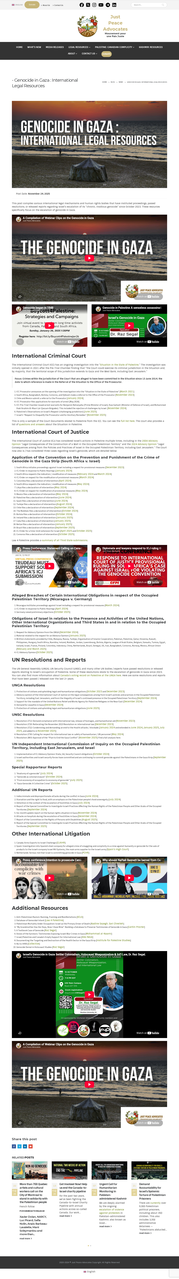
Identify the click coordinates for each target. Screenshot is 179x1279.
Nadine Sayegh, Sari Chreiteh (107, 923)
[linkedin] (114, 4)
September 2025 (65, 527)
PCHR (86, 852)
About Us (46, 5)
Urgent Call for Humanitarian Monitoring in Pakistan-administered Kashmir (113, 1191)
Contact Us (58, 5)
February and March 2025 (31, 649)
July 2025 (76, 780)
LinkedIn (25, 1146)
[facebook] (81, 4)
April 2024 (65, 480)
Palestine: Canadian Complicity (113, 47)
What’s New (34, 47)
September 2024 (64, 507)
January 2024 (75, 398)
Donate (106, 54)
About (71, 53)
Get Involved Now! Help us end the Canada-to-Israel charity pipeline (73, 1187)
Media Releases (55, 47)
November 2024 (117, 408)
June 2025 (90, 411)
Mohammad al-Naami (98, 933)
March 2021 (127, 391)
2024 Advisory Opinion (144, 444)
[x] (88, 4)
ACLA (80, 917)
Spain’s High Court (117, 849)
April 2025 (66, 530)
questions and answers (32, 424)
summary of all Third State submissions (64, 540)
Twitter (19, 1146)
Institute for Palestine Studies (113, 940)
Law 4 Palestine (54, 920)
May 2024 (83, 484)
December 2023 (114, 467)
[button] (88, 1245)
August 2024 (64, 504)
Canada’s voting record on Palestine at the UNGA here (90, 675)
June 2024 (65, 497)
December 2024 (68, 632)
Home (19, 47)
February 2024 (85, 474)
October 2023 (94, 691)
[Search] (163, 5)
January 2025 (64, 517)
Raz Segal (50, 930)
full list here (128, 421)
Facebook (14, 1146)
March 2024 (104, 474)
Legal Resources (78, 47)
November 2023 (125, 394)
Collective (33, 943)
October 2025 (83, 530)
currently (155, 1203)
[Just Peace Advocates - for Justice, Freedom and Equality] (87, 25)
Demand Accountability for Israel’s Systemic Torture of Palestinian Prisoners (152, 1191)
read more (25, 1238)
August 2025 (89, 819)
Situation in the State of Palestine (119, 364)
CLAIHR (61, 842)
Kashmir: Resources (151, 47)
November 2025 (96, 415)
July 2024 (46, 773)
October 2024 (69, 510)
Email (31, 1146)
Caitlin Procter (136, 927)
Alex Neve (87, 937)
